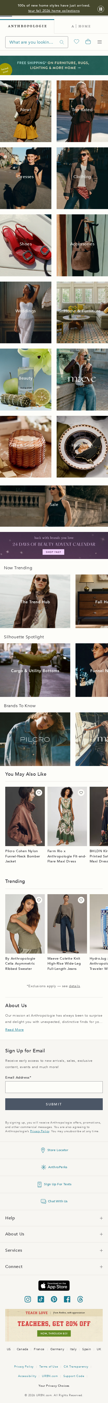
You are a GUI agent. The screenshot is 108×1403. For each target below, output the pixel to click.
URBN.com (50, 1376)
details (74, 986)
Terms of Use (48, 1366)
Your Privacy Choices (54, 1386)
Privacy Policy (39, 1131)
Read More (14, 1030)
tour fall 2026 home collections (54, 11)
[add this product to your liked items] (39, 793)
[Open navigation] (99, 42)
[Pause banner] (101, 9)
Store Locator (57, 1150)
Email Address (17, 1077)
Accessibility (27, 1376)
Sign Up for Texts (57, 1184)
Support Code (73, 1376)
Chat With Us (58, 1201)
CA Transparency (76, 1366)
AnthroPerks (57, 1167)
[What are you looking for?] (62, 42)
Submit (54, 1104)
